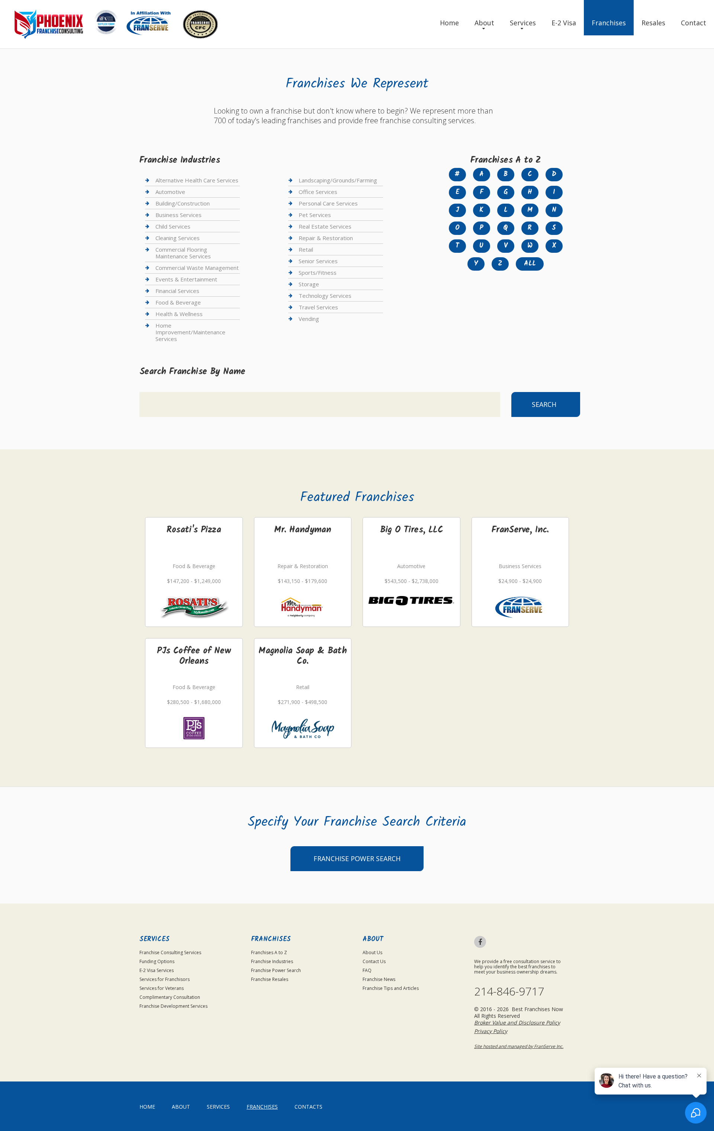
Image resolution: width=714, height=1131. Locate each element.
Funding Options (156, 961)
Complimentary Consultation (169, 997)
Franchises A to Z (269, 952)
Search (544, 404)
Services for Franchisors (164, 979)
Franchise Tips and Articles (391, 988)
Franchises (609, 22)
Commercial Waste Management (197, 267)
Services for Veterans (161, 988)
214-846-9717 (509, 991)
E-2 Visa (563, 22)
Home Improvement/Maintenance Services (190, 332)
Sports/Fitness (318, 272)
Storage (309, 284)
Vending (309, 318)
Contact (693, 22)
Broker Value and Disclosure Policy (517, 1022)
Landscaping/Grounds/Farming (338, 180)
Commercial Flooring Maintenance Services (183, 253)
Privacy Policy (490, 1031)
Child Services (172, 226)
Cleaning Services (177, 238)
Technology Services (325, 295)
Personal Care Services (328, 203)
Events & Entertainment (186, 279)
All (530, 263)
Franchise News (379, 979)
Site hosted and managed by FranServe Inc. (518, 1046)
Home (449, 22)
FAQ (367, 970)
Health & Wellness (179, 314)
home (147, 1106)
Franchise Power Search (357, 858)
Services (523, 22)
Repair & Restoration (326, 238)
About (484, 22)
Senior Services (318, 261)
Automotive (170, 191)
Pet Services (315, 215)
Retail (306, 249)
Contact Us (374, 961)
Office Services (318, 191)
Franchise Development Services (173, 1006)
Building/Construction (182, 203)
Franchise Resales (269, 979)
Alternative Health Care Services (196, 180)
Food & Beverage (178, 302)
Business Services (178, 215)
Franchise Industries (272, 961)
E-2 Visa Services (156, 970)
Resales (653, 22)
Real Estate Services (325, 226)
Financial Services (177, 290)
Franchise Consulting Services (170, 952)
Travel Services (318, 307)
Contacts (308, 1106)
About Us (372, 952)
